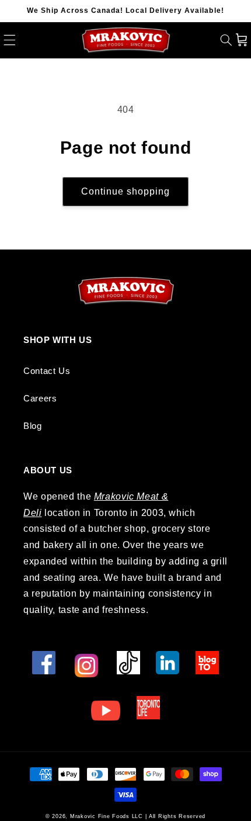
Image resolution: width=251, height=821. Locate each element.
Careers (40, 398)
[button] (9, 39)
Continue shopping (125, 191)
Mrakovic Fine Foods (100, 816)
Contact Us (46, 371)
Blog (32, 426)
